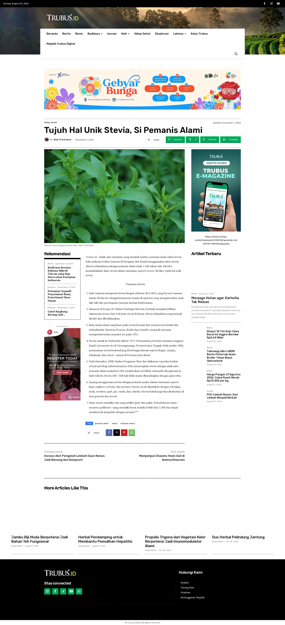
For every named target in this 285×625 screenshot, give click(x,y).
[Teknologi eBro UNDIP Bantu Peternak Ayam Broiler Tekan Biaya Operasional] (197, 353)
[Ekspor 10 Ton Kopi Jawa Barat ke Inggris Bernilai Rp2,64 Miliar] (197, 333)
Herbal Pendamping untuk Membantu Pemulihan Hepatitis (105, 539)
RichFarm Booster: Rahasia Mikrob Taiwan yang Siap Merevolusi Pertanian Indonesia (61, 274)
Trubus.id (91, 257)
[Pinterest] (124, 432)
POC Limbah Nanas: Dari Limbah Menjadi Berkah (222, 396)
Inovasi (210, 391)
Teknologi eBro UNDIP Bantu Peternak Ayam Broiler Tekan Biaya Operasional (221, 356)
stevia (114, 423)
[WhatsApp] (131, 432)
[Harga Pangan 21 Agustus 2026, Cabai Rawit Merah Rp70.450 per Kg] (197, 376)
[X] (116, 432)
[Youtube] (278, 3)
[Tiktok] (63, 591)
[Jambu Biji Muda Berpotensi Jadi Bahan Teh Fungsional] (42, 512)
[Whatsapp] (79, 591)
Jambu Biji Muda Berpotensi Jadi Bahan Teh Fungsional (39, 539)
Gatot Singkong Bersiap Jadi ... (57, 313)
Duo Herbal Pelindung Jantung (238, 537)
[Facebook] (264, 3)
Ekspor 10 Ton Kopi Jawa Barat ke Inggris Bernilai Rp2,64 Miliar (223, 334)
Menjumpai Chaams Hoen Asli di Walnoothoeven (162, 457)
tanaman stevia (128, 423)
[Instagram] (271, 3)
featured (51, 287)
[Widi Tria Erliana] (47, 139)
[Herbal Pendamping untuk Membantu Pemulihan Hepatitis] (109, 512)
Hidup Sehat (50, 122)
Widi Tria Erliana (62, 140)
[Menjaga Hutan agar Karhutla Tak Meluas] (216, 274)
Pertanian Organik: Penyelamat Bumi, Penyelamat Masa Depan (60, 295)
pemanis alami (102, 423)
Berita (50, 264)
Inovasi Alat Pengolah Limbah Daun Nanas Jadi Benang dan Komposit (74, 457)
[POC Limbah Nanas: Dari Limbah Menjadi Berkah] (197, 396)
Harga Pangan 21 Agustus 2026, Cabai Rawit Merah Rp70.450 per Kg (224, 377)
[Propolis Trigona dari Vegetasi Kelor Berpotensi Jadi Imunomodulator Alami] (176, 512)
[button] (236, 54)
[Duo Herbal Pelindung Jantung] (243, 512)
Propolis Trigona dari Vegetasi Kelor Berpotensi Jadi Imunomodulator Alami (175, 541)
